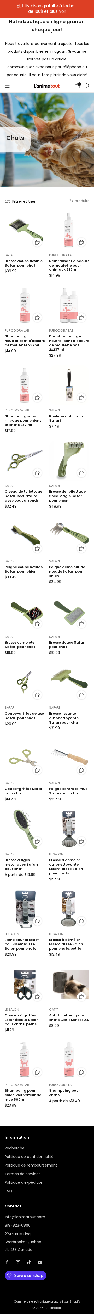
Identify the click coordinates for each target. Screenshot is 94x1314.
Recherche (15, 1148)
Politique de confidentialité (29, 1156)
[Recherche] (86, 85)
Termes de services (22, 1173)
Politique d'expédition (24, 1182)
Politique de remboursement (31, 1165)
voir (62, 11)
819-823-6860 (18, 1225)
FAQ (8, 1191)
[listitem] (47, 9)
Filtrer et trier (24, 201)
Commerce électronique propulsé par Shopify (47, 1301)
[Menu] (7, 85)
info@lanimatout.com (25, 1216)
